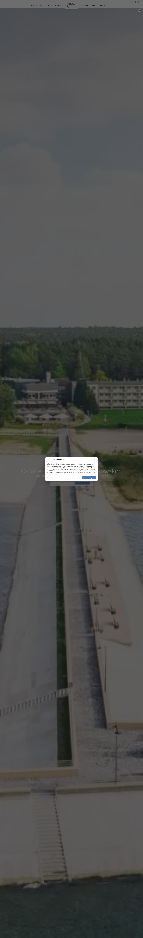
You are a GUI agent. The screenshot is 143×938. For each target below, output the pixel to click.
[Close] (95, 460)
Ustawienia (76, 477)
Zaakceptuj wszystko (88, 477)
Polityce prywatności (65, 466)
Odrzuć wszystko (51, 477)
